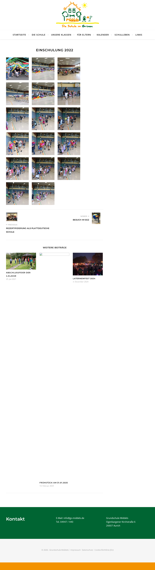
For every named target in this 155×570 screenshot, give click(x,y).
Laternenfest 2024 (84, 278)
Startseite (19, 34)
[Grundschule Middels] (77, 15)
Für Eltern (84, 34)
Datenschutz (87, 550)
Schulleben (122, 34)
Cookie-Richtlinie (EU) (104, 550)
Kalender (103, 34)
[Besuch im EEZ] (97, 218)
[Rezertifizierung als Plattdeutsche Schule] (11, 217)
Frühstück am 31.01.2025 (54, 483)
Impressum (75, 550)
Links (138, 34)
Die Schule (38, 34)
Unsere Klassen (61, 34)
